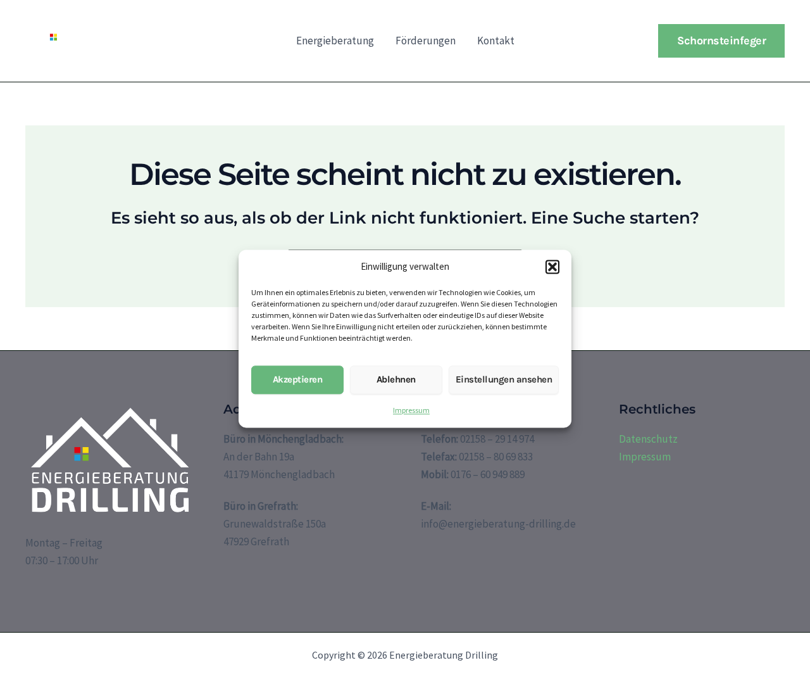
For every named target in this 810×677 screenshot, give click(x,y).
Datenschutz (648, 439)
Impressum (411, 410)
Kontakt (495, 40)
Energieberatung (335, 40)
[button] (552, 266)
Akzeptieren (298, 380)
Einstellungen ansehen (504, 380)
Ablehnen (396, 380)
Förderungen (426, 40)
